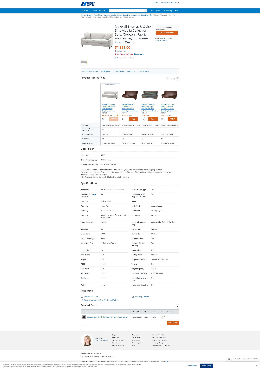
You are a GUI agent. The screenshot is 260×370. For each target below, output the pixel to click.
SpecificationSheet (91, 297)
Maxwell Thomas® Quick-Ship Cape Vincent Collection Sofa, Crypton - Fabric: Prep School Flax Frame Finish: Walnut (129, 107)
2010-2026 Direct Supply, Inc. (92, 356)
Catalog (89, 15)
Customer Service (167, 2)
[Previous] (167, 78)
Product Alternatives (90, 71)
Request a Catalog (118, 345)
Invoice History (137, 340)
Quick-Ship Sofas (146, 15)
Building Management (160, 343)
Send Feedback (117, 343)
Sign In (177, 2)
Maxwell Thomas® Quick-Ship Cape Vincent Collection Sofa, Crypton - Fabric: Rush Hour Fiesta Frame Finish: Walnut (149, 107)
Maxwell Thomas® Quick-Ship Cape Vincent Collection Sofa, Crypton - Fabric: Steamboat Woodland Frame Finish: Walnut (169, 107)
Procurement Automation (161, 345)
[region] (130, 366)
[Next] (177, 78)
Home (83, 15)
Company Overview (159, 337)
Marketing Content (142, 297)
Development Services (159, 340)
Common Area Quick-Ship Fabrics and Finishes (101, 300)
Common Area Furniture (112, 15)
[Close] (257, 365)
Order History (136, 337)
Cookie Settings (192, 366)
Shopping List (136, 343)
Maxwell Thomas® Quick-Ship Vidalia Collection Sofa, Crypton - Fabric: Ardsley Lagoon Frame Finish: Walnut (110, 107)
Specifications (119, 71)
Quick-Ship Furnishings (131, 15)
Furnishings (98, 15)
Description (105, 71)
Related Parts (144, 71)
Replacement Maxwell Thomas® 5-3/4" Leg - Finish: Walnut (107, 317)
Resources (156, 2)
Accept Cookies (207, 366)
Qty (103, 119)
